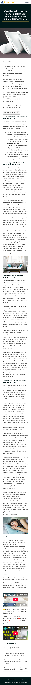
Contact (21, 679)
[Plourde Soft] (2, 2)
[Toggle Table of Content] (17, 112)
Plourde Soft (9, 2)
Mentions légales (12, 679)
